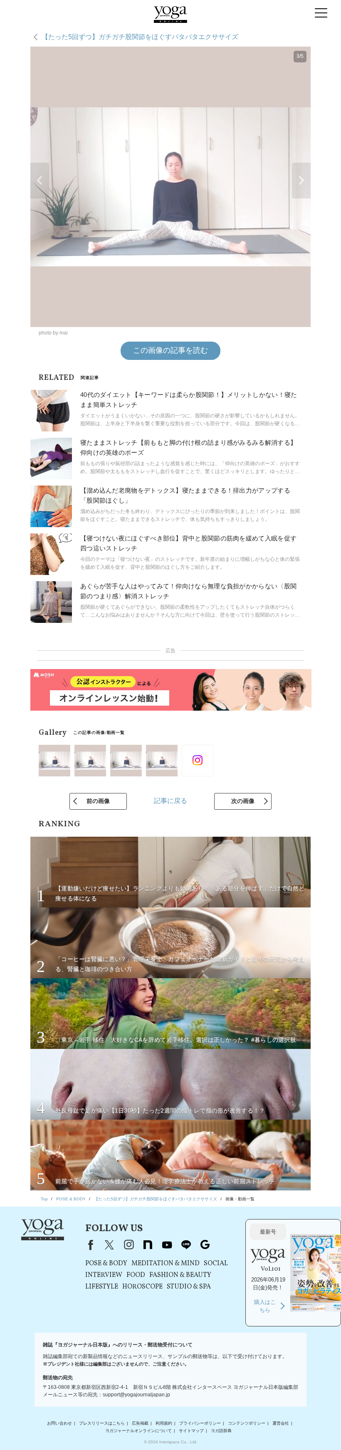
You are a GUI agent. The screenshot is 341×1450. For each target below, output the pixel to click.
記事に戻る (170, 800)
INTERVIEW (103, 1275)
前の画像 (98, 801)
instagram (128, 1244)
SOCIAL (216, 1263)
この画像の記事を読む (170, 350)
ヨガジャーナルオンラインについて (138, 1430)
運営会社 (280, 1423)
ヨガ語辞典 (221, 1430)
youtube (166, 1244)
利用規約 (164, 1423)
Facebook (89, 1244)
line (185, 1244)
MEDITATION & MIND (165, 1263)
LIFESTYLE (101, 1286)
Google (205, 1244)
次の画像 (243, 801)
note (147, 1244)
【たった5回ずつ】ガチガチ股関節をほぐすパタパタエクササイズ (140, 36)
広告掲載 (140, 1423)
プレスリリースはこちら (102, 1423)
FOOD (135, 1275)
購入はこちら (265, 1306)
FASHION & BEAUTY (180, 1275)
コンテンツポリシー (246, 1423)
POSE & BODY (106, 1263)
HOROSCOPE (142, 1286)
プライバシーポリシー (200, 1423)
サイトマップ (191, 1430)
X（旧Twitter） (109, 1244)
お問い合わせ (59, 1423)
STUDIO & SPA (189, 1286)
